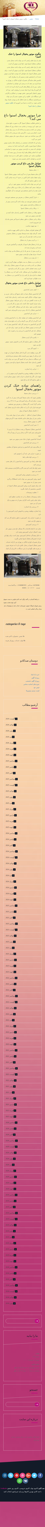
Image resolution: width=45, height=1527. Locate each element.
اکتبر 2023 (9, 918)
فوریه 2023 (10, 966)
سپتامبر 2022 (10, 996)
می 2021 (9, 1092)
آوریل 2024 (10, 881)
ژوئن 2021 (9, 1086)
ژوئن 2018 (9, 1303)
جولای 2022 (10, 1008)
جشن (31, 19)
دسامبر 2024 (10, 833)
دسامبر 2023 (10, 905)
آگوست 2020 (10, 1147)
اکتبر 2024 (9, 845)
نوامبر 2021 (10, 1056)
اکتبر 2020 (9, 1134)
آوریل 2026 (10, 743)
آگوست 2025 (10, 785)
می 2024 (9, 875)
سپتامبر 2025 (10, 779)
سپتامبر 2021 (10, 1068)
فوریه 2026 (10, 749)
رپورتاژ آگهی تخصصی (32, 681)
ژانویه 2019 (10, 1261)
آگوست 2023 (10, 930)
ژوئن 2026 (9, 731)
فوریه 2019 (10, 1255)
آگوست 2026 (10, 719)
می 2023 (9, 948)
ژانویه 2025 (10, 827)
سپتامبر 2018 (10, 1285)
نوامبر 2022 (10, 984)
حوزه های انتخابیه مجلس (31, 684)
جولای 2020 (10, 1153)
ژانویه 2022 (10, 1044)
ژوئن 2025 (9, 797)
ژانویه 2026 (10, 755)
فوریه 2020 (10, 1183)
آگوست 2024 (10, 857)
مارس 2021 (10, 1104)
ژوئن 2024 (9, 869)
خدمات (17, 640)
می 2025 (9, 803)
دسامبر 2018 (10, 1267)
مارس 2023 (10, 960)
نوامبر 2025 (10, 767)
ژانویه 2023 (10, 972)
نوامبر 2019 (10, 1201)
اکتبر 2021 (9, 1062)
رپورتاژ (12, 640)
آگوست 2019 (10, 1219)
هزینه (7, 640)
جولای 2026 (10, 725)
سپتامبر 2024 (10, 851)
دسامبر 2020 (10, 1122)
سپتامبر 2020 (10, 1141)
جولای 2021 (10, 1080)
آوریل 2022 (10, 1026)
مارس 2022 (10, 1032)
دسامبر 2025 (10, 761)
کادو (10, 636)
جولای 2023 (10, 936)
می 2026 (9, 737)
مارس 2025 (10, 815)
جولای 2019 (10, 1225)
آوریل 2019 (10, 1243)
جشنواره (15, 636)
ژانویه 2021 (10, 1116)
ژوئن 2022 (9, 1014)
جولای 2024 (10, 863)
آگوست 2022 (10, 1002)
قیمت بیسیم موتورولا (32, 691)
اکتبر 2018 (9, 1279)
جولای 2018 (10, 1297)
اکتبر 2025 (9, 773)
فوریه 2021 (10, 1110)
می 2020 (9, 1165)
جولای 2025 (10, 791)
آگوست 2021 (10, 1074)
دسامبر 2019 (10, 1195)
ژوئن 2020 (9, 1159)
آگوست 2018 (10, 1291)
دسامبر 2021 (10, 1050)
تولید (21, 640)
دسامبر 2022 (10, 978)
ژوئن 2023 (9, 942)
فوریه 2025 (10, 821)
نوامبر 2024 (10, 839)
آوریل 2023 (10, 954)
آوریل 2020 (10, 1171)
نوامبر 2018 (10, 1273)
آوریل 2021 (10, 1098)
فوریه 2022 (10, 1038)
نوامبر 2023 (10, 911)
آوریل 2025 (10, 809)
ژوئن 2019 (9, 1231)
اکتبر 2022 (9, 990)
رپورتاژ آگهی (35, 678)
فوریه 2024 (10, 893)
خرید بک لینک (35, 674)
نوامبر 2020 (10, 1128)
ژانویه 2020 (10, 1189)
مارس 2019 (10, 1249)
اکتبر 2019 (9, 1207)
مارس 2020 (10, 1177)
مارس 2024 (10, 887)
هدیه (6, 636)
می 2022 (9, 1020)
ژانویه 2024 (10, 899)
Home (37, 19)
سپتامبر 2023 (10, 924)
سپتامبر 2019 (10, 1213)
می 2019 (9, 1237)
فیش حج (36, 687)
